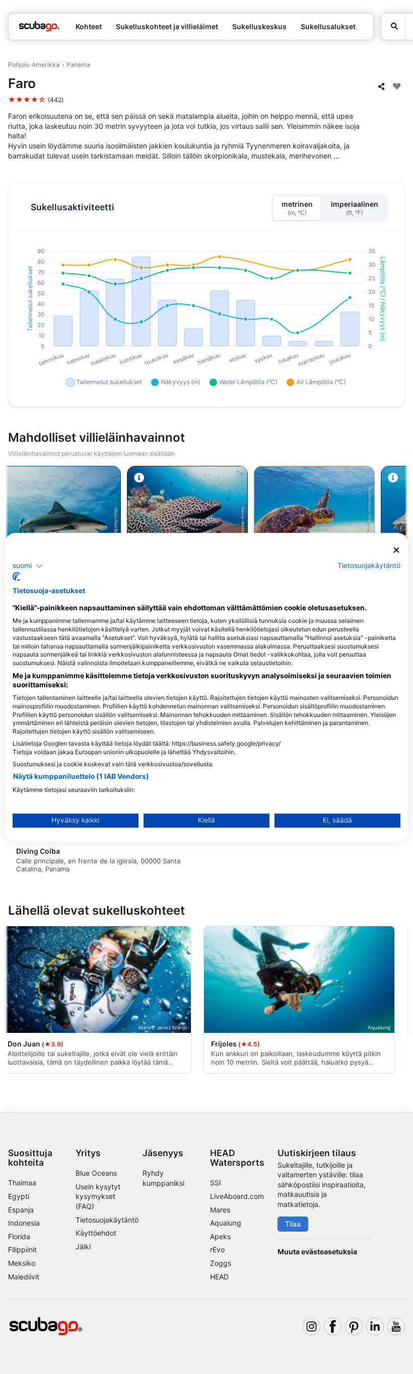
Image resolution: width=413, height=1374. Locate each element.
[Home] (39, 26)
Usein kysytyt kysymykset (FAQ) (98, 1196)
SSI (215, 1182)
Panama (78, 64)
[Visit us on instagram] (311, 1326)
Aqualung (225, 1223)
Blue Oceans (96, 1173)
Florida (19, 1236)
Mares (220, 1209)
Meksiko (21, 1263)
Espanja (21, 1209)
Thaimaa (22, 1182)
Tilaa (293, 1224)
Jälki (83, 1246)
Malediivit (23, 1276)
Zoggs (220, 1263)
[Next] (396, 1001)
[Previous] (17, 1001)
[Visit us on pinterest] (354, 1326)
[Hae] (393, 27)
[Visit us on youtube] (396, 1326)
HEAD (219, 1276)
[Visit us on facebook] (332, 1326)
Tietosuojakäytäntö (107, 1220)
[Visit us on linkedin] (375, 1326)
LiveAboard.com (237, 1196)
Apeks (220, 1236)
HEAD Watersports (237, 1158)
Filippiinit (22, 1249)
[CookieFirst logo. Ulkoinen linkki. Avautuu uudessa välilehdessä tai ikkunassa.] (16, 576)
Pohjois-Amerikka (33, 64)
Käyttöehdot (96, 1233)
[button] (28, 566)
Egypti (18, 1196)
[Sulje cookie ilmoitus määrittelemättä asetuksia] (396, 550)
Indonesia (24, 1223)
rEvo (217, 1249)
